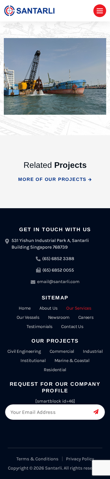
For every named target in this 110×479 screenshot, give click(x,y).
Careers (85, 317)
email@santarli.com (58, 281)
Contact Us (72, 326)
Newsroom (59, 317)
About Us (48, 308)
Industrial (93, 351)
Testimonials (39, 326)
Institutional (33, 360)
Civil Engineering (24, 351)
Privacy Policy (80, 459)
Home (25, 308)
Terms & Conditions (37, 459)
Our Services (78, 308)
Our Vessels (28, 317)
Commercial (62, 351)
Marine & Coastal (72, 360)
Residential (55, 369)
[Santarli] (29, 10)
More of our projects (53, 179)
